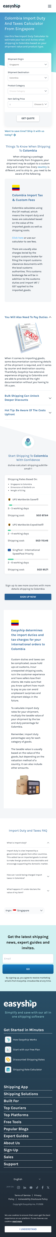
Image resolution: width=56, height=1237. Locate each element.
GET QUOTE (28, 118)
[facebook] (42, 1187)
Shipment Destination (18, 72)
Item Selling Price (16, 99)
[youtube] (31, 1187)
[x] (48, 1187)
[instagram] (18, 1187)
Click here (17, 237)
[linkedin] (24, 1187)
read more (17, 1221)
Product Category (16, 85)
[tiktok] (37, 1187)
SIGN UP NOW (28, 596)
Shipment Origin (16, 59)
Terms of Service (22, 1195)
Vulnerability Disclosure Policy (33, 1199)
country (42, 166)
